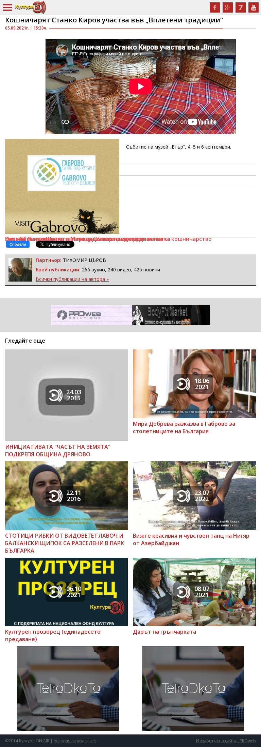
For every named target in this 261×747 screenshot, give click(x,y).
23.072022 (201, 496)
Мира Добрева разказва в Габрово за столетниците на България (184, 427)
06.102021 (73, 592)
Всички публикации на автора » (72, 279)
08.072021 (201, 592)
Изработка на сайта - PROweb (226, 741)
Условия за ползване (75, 741)
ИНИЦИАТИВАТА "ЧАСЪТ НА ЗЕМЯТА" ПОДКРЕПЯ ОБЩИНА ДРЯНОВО (57, 450)
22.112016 (73, 496)
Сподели (18, 244)
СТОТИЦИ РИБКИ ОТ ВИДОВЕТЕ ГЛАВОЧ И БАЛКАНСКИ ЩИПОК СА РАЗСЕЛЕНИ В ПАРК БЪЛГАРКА (64, 543)
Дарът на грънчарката (164, 631)
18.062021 (201, 384)
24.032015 (73, 395)
